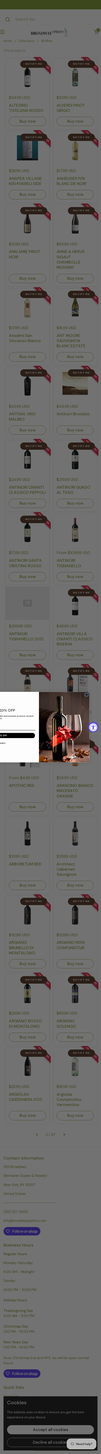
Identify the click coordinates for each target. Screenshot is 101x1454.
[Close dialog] (86, 694)
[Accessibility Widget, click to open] (93, 727)
